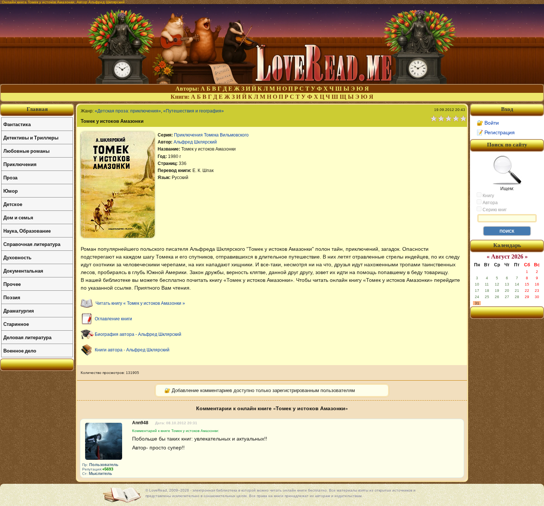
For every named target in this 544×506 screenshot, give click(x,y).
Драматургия (18, 310)
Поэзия (11, 297)
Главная (37, 109)
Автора (489, 202)
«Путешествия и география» (193, 111)
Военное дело (19, 350)
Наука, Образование (27, 230)
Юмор (10, 190)
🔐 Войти (488, 123)
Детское (12, 204)
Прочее (12, 283)
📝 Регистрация (496, 132)
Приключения (20, 164)
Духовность (17, 257)
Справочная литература (31, 243)
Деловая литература (27, 337)
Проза (10, 177)
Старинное (16, 323)
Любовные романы (26, 150)
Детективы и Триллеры (30, 137)
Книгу (487, 195)
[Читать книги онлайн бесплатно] (272, 82)
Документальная (23, 270)
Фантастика (17, 124)
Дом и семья (18, 217)
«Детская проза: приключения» (128, 111)
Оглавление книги (113, 318)
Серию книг (494, 209)
